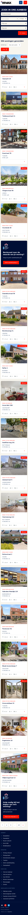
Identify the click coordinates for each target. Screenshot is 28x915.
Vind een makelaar (7, 872)
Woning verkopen (7, 853)
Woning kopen (6, 855)
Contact (5, 884)
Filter (4, 49)
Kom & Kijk (5, 843)
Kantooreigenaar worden (9, 894)
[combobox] (9, 18)
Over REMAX (6, 877)
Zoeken (23, 33)
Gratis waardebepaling (10, 262)
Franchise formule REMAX (9, 896)
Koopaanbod (6, 836)
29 (19, 825)
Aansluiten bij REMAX (8, 899)
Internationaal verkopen (9, 858)
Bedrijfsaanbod (7, 846)
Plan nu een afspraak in (10, 816)
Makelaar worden (7, 891)
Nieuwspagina (6, 882)
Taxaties (5, 860)
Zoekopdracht (6, 865)
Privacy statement (5, 909)
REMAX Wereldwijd (8, 879)
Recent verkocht (7, 841)
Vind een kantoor (7, 874)
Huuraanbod (6, 838)
